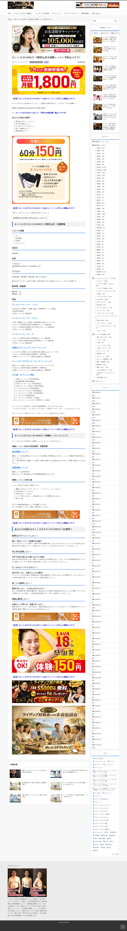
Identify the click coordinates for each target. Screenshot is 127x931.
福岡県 (99, 255)
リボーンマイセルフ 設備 (101, 826)
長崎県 (99, 260)
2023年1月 (97, 515)
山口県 (99, 241)
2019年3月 (97, 650)
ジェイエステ (102, 345)
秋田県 (99, 159)
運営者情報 (85, 13)
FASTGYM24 (100, 320)
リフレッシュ (98, 802)
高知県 (99, 252)
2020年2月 (97, 605)
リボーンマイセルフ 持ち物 (101, 820)
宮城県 (99, 156)
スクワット (112, 761)
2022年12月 (97, 521)
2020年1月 (97, 610)
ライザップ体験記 (103, 288)
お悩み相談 (100, 377)
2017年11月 (97, 739)
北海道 (99, 148)
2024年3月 (97, 454)
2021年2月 (97, 566)
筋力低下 (109, 844)
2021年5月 (97, 560)
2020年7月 (97, 588)
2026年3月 (97, 420)
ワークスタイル (99, 832)
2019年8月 (97, 627)
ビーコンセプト (101, 310)
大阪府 (99, 214)
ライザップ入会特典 (42, 13)
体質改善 (99, 353)
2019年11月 (97, 622)
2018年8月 (97, 689)
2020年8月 (97, 582)
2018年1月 (97, 728)
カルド (99, 330)
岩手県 (99, 153)
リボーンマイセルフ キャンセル (103, 805)
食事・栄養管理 (101, 362)
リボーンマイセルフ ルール (101, 808)
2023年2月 (97, 510)
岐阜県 (99, 205)
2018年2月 (97, 722)
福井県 (99, 200)
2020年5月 (97, 599)
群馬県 (99, 184)
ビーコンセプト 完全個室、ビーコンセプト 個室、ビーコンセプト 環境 (104, 775)
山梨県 (99, 186)
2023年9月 (97, 470)
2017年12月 (97, 733)
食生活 (96, 850)
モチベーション (101, 351)
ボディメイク (100, 356)
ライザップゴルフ (103, 296)
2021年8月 (97, 549)
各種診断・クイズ (99, 141)
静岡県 (99, 208)
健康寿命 (99, 364)
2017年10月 (97, 745)
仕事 (107, 832)
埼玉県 (99, 172)
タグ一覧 (115, 854)
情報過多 (113, 835)
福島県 (99, 164)
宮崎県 (99, 269)
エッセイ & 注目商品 (100, 334)
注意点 (96, 844)
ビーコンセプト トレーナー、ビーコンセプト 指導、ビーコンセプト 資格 (105, 771)
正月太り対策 (98, 841)
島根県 (99, 233)
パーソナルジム (99, 767)
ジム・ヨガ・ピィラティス (102, 278)
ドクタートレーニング (103, 313)
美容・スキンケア (103, 348)
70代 (102, 758)
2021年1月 (97, 571)
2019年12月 (97, 616)
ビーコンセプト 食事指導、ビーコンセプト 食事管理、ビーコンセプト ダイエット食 (104, 789)
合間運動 (97, 835)
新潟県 (99, 189)
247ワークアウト (102, 302)
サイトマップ (56, 13)
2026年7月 (97, 398)
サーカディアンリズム (100, 761)
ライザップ (100, 281)
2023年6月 (97, 487)
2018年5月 (97, 706)
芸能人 (99, 294)
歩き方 (106, 841)
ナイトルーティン (109, 764)
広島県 (99, 238)
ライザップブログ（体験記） (23, 13)
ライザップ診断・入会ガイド (106, 284)
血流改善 (97, 847)
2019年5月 (97, 638)
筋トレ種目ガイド (103, 370)
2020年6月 (97, 594)
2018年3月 (97, 717)
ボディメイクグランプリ (105, 291)
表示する (43, 218)
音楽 (109, 847)
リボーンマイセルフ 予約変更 (102, 814)
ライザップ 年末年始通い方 (101, 799)
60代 (96, 758)
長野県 (99, 192)
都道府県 (96, 145)
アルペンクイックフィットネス (106, 316)
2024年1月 (97, 465)
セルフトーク (98, 764)
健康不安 (114, 832)
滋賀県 (99, 222)
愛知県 (99, 203)
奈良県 (99, 225)
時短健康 (103, 838)
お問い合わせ (95, 13)
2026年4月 (97, 415)
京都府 (99, 219)
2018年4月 (97, 711)
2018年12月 (97, 666)
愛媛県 (99, 250)
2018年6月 (97, 700)
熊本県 (99, 263)
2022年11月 (97, 526)
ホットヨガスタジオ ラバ (36, 62)
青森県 (99, 150)
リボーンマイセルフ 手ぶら (101, 817)
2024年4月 (97, 448)
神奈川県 (99, 170)
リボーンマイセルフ (102, 307)
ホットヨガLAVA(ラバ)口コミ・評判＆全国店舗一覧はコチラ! (40, 113)
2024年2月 (97, 459)
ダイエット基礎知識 (102, 359)
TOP (9, 13)
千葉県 (99, 175)
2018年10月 (97, 678)
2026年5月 (97, 409)
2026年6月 (97, 403)
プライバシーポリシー (71, 13)
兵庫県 (99, 217)
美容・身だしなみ (102, 337)
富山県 (99, 194)
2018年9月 (97, 683)
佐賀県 (99, 258)
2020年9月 (97, 577)
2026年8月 (97, 392)
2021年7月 (97, 554)
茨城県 (99, 178)
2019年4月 (97, 644)
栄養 (109, 838)
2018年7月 (97, 694)
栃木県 (99, 181)
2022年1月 (97, 543)
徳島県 (99, 244)
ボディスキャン (108, 793)
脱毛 (99, 342)
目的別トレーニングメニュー (106, 373)
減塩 (103, 844)
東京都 (46, 62)
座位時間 (105, 835)
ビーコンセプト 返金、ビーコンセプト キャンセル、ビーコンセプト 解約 (104, 784)
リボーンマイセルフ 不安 (101, 811)
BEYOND (99, 305)
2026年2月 (97, 426)
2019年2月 (97, 655)
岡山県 (99, 236)
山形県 (99, 161)
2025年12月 (97, 437)
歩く (113, 841)
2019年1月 (97, 661)
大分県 (99, 266)
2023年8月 (97, 476)
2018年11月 (97, 672)
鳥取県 (99, 230)
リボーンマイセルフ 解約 (101, 823)
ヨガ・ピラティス (102, 323)
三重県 (99, 211)
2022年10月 (97, 532)
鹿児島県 (99, 272)
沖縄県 (99, 274)
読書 (104, 847)
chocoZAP (100, 299)
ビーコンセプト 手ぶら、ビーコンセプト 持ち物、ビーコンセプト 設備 (104, 780)
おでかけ (96, 381)
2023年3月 (97, 504)
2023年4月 (97, 498)
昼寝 (96, 838)
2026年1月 (97, 431)
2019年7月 (97, 633)
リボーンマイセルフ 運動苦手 (102, 829)
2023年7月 (97, 482)
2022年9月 (97, 538)
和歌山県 (99, 227)
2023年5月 (97, 493)
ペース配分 (97, 793)
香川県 (99, 247)
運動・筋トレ (100, 367)
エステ (99, 340)
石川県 (99, 197)
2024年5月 (97, 443)
